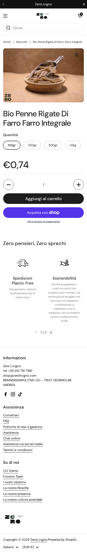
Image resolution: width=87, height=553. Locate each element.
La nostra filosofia (16, 488)
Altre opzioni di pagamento (43, 221)
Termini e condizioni (18, 450)
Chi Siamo (10, 471)
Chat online (11, 438)
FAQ (6, 421)
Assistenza (11, 432)
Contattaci (11, 415)
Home (7, 42)
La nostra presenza (16, 494)
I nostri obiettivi (14, 482)
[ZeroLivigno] (42, 16)
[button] (79, 16)
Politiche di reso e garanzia (22, 427)
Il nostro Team (13, 476)
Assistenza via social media (23, 444)
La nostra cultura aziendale (22, 499)
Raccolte (21, 42)
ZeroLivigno (38, 540)
